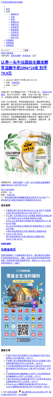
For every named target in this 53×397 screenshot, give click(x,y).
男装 (13, 19)
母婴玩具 (15, 25)
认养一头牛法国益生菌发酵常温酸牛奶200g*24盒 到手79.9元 (24, 67)
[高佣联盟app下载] (23, 345)
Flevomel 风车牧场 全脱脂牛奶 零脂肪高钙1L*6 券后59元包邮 (28, 227)
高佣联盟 (10, 45)
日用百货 (15, 32)
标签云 (4, 53)
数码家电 (15, 30)
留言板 (10, 53)
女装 (13, 17)
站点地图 (23, 395)
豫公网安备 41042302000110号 (35, 392)
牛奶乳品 (11, 195)
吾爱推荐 (10, 43)
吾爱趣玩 (10, 40)
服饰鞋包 (15, 14)
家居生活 (15, 22)
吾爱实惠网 (18, 2)
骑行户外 (15, 38)
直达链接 (10, 190)
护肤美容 (15, 27)
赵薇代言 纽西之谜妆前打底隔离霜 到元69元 (22, 200)
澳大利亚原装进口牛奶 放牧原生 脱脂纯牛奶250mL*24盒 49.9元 (25, 237)
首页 (8, 9)
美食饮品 (15, 35)
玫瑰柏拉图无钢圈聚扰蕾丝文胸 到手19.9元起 (26, 197)
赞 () (3, 190)
